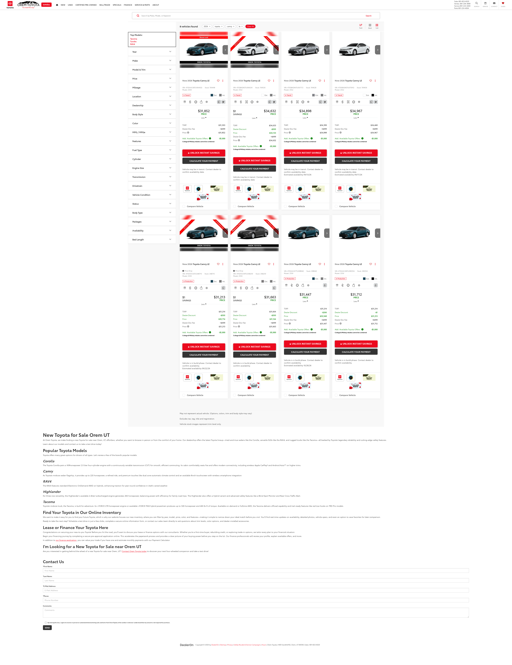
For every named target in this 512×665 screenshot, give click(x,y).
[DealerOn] (187, 644)
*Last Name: (47, 576)
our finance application (66, 540)
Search (368, 15)
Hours (264, 645)
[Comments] (219, 102)
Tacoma (133, 38)
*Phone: (46, 596)
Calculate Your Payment (203, 160)
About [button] (156, 4)
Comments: (47, 606)
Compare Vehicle (195, 206)
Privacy (230, 645)
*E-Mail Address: (49, 586)
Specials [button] (117, 4)
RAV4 (132, 44)
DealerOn (215, 645)
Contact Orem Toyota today (134, 551)
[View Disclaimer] (207, 102)
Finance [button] (128, 4)
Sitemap (223, 645)
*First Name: (48, 566)
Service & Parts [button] (142, 4)
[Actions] (223, 80)
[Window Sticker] (223, 102)
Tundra (133, 41)
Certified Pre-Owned (86, 4)
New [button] (63, 4)
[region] (203, 133)
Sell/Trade (104, 4)
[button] (225, 49)
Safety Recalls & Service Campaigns (247, 645)
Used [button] (70, 4)
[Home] (57, 4)
